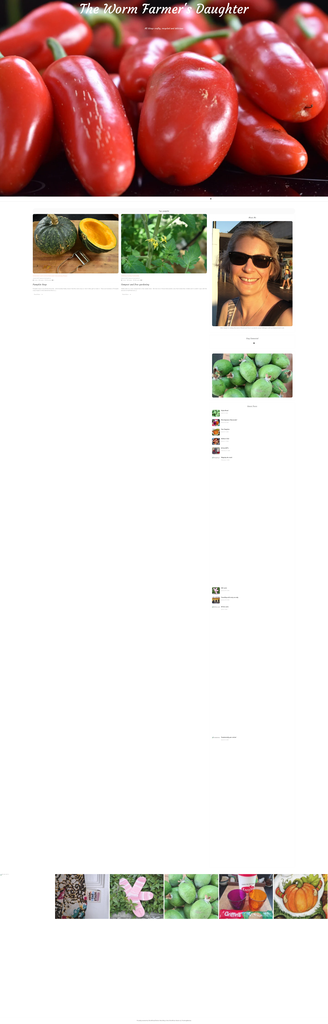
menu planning (58, 275)
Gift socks (224, 588)
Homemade (36, 275)
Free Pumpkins (225, 429)
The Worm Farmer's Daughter (164, 9)
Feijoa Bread (224, 410)
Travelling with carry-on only (229, 597)
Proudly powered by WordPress (146, 1020)
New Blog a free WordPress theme (169, 1020)
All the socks (225, 607)
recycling (129, 275)
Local (41, 275)
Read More (37, 294)
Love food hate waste (48, 275)
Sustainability (135, 275)
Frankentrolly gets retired (228, 737)
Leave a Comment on (45, 278)
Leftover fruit (225, 438)
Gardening (123, 275)
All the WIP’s (225, 448)
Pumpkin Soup (40, 284)
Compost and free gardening (135, 284)
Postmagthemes (186, 1020)
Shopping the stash (226, 457)
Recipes (65, 275)
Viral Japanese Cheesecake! (229, 420)
